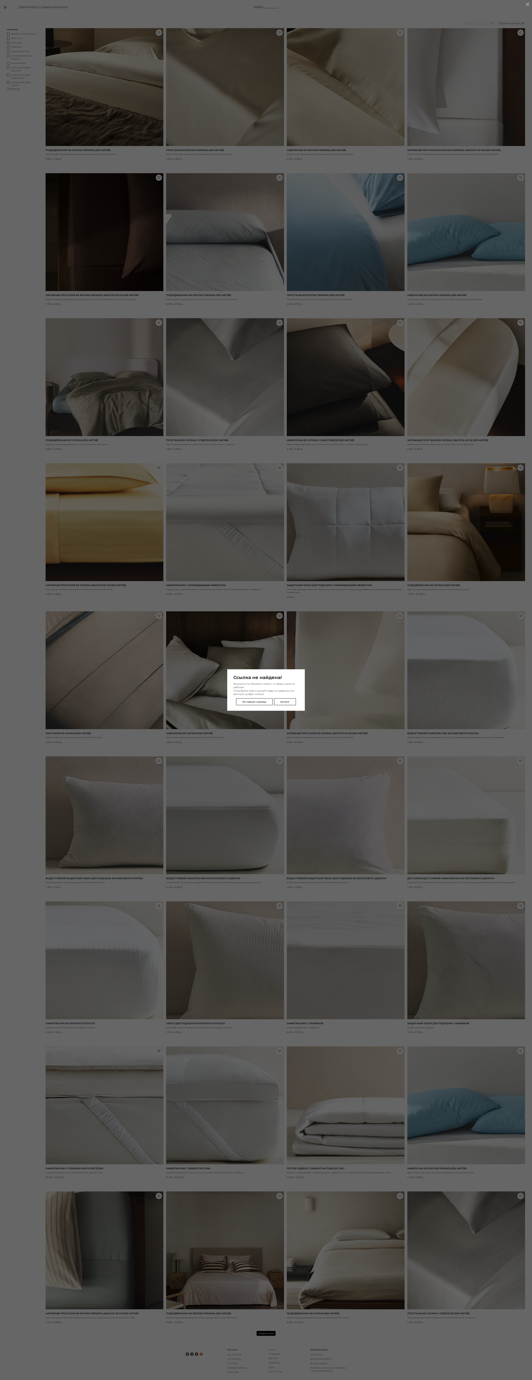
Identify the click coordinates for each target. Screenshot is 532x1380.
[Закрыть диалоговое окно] (528, 4)
